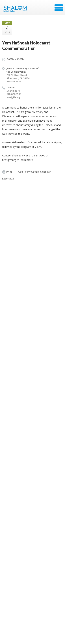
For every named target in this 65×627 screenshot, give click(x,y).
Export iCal (8, 178)
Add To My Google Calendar (34, 171)
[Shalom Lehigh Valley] (16, 8)
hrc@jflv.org (13, 97)
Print (9, 171)
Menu (59, 7)
